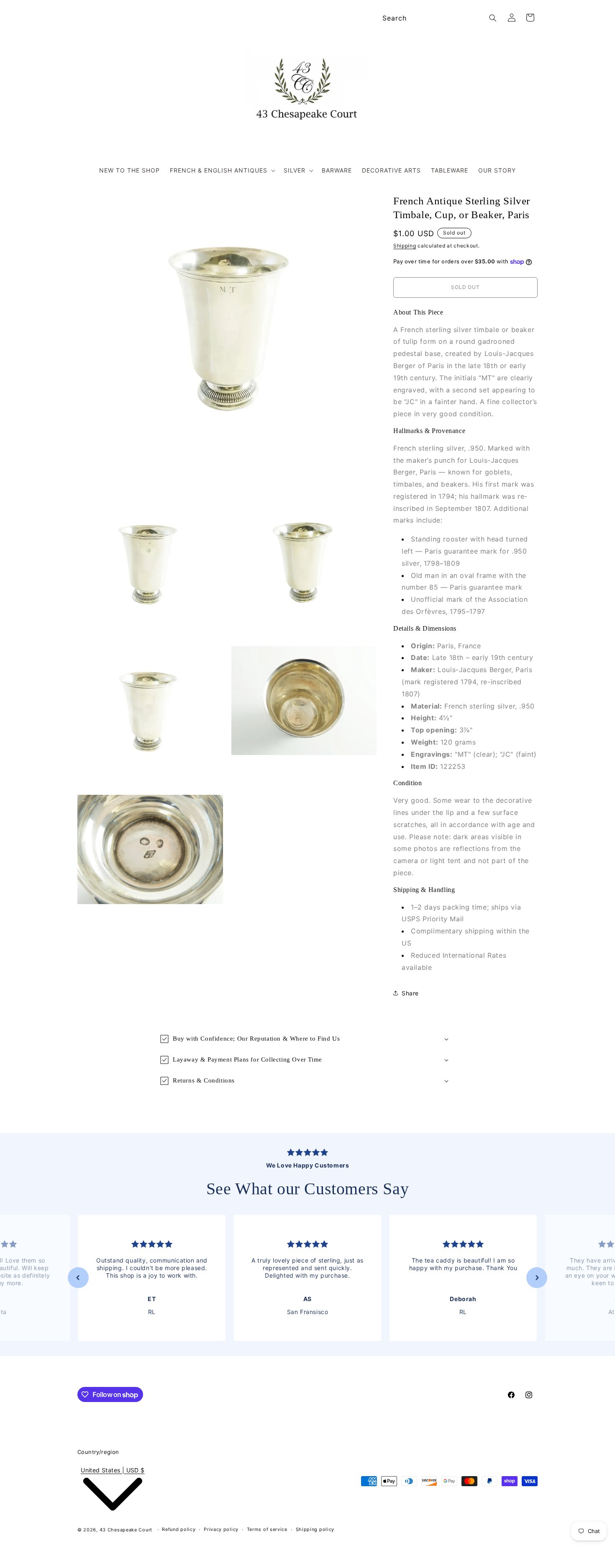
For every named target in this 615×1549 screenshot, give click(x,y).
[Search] (493, 18)
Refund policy (178, 1529)
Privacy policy (221, 1529)
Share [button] (410, 993)
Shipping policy (315, 1529)
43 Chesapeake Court (126, 1530)
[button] (222, 170)
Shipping (404, 245)
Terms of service (267, 1529)
